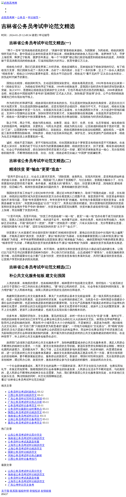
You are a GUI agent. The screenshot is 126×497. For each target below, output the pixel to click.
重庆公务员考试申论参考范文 (25, 422)
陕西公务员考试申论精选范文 (25, 412)
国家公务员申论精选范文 (22, 452)
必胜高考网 (7, 17)
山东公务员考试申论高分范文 (25, 434)
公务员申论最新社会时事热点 (25, 409)
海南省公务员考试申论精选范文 (26, 438)
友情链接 (46, 490)
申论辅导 (33, 17)
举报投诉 (35, 490)
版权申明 (23, 490)
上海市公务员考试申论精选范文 (26, 445)
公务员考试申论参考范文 (22, 405)
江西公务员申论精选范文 (22, 395)
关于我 (5, 490)
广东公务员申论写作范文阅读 (25, 398)
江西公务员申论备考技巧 (22, 459)
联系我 (14, 490)
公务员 (21, 17)
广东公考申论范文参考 (21, 484)
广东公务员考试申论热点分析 (25, 402)
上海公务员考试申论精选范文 (25, 448)
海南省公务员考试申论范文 (23, 415)
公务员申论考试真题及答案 (23, 441)
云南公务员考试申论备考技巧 (25, 419)
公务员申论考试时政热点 (22, 391)
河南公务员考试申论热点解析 (25, 455)
